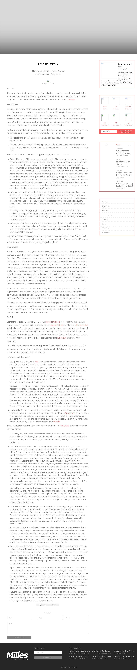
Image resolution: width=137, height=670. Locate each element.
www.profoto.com (48, 83)
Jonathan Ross (56, 325)
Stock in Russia (53, 322)
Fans (105, 107)
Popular (105, 145)
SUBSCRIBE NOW (125, 131)
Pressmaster (82, 325)
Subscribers (116, 124)
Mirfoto (56, 422)
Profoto (71, 100)
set (36, 362)
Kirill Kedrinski (43, 74)
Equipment (55, 74)
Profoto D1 (64, 426)
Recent (118, 145)
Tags (129, 145)
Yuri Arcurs (62, 338)
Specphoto (70, 413)
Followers (116, 107)
